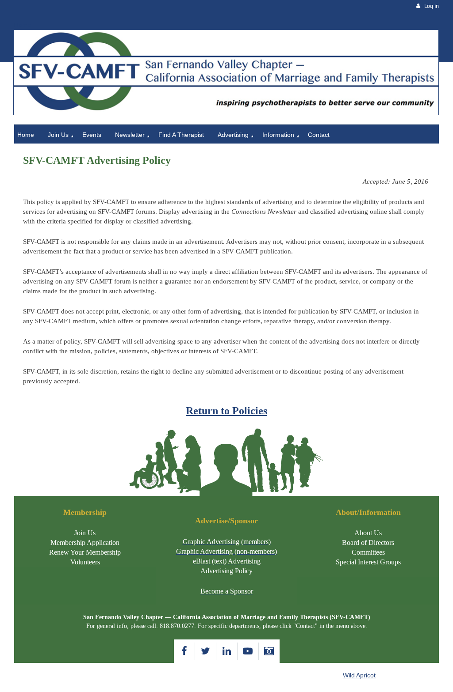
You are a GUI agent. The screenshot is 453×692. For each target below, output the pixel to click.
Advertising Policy (226, 571)
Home (22, 25)
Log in (431, 6)
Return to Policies (226, 410)
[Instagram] (269, 651)
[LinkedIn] (226, 651)
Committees (368, 552)
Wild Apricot (359, 675)
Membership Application (84, 542)
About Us (368, 533)
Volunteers (85, 562)
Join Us (85, 533)
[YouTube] (248, 651)
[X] (205, 651)
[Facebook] (184, 651)
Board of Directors (368, 542)
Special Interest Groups (368, 562)
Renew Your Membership (85, 552)
